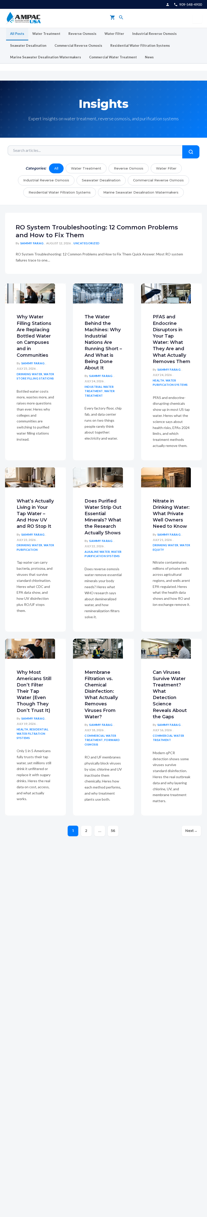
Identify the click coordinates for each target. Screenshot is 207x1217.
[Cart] (112, 18)
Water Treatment (46, 34)
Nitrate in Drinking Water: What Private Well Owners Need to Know (171, 513)
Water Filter (114, 34)
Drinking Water (29, 374)
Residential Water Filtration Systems (140, 45)
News (149, 57)
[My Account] (168, 5)
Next (191, 830)
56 (113, 830)
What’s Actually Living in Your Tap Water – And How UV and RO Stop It (35, 513)
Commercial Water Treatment (113, 57)
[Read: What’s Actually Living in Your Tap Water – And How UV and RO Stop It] (30, 477)
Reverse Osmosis (82, 34)
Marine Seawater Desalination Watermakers (45, 57)
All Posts (17, 34)
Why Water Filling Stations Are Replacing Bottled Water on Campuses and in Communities (34, 336)
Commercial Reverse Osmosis (78, 45)
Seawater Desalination (28, 45)
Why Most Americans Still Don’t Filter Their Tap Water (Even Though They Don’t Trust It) (34, 691)
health (158, 380)
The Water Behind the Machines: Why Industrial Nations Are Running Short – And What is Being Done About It (103, 342)
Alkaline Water (97, 551)
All (56, 168)
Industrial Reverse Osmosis (154, 34)
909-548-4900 (190, 4)
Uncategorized (86, 243)
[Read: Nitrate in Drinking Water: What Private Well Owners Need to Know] (166, 477)
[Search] (121, 18)
